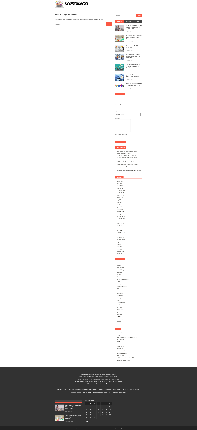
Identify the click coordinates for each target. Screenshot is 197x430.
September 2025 (121, 195)
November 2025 (121, 190)
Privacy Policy (120, 346)
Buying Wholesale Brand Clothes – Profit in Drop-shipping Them (134, 84)
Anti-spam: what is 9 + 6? (121, 134)
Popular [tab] (119, 21)
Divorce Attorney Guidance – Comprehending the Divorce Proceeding (133, 56)
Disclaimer (119, 344)
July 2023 (119, 244)
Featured (119, 274)
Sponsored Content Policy (123, 360)
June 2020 (119, 246)
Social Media (120, 309)
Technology (120, 319)
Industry (119, 284)
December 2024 (121, 216)
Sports (118, 312)
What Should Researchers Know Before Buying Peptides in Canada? (134, 37)
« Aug (86, 421)
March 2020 (120, 249)
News (118, 300)
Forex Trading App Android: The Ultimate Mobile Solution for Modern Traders (134, 27)
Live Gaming (120, 293)
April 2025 (119, 207)
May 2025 (119, 204)
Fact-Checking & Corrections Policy (126, 358)
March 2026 (120, 186)
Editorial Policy (121, 355)
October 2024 (120, 221)
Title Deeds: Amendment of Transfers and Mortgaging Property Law (133, 66)
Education (119, 272)
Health (118, 281)
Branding (119, 263)
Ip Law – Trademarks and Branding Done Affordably (132, 75)
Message (117, 118)
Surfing (119, 316)
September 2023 (121, 239)
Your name (118, 98)
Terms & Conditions (122, 353)
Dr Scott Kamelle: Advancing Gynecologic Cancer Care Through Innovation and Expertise (127, 166)
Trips (118, 323)
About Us (119, 341)
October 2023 (120, 237)
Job (118, 288)
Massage (119, 298)
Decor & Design (121, 270)
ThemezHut (139, 428)
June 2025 (119, 202)
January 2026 (120, 188)
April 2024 (119, 230)
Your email (118, 105)
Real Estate (120, 305)
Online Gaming (121, 302)
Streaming (119, 314)
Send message (120, 142)
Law (118, 291)
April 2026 (119, 183)
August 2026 (120, 181)
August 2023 (120, 242)
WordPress (124, 428)
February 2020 (120, 251)
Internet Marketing (122, 286)
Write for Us (120, 348)
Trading (119, 321)
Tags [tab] (137, 21)
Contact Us (120, 333)
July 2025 (119, 200)
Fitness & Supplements (123, 279)
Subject (117, 111)
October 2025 (120, 193)
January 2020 (120, 253)
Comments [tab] (129, 21)
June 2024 (119, 228)
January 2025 (120, 214)
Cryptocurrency (121, 267)
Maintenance (120, 295)
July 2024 (119, 225)
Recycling (119, 307)
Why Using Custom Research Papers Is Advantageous (83, 389)
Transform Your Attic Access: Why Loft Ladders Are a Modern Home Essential (98, 384)
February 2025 (120, 211)
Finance (119, 277)
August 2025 (120, 197)
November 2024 (121, 218)
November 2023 (121, 235)
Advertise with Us (121, 351)
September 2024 (121, 223)
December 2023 (121, 232)
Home (118, 335)
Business (119, 265)
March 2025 (120, 209)
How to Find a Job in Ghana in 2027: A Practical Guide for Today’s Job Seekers (98, 376)
